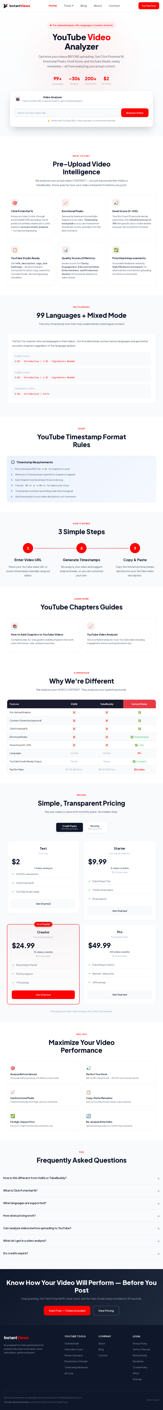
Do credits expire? (81, 1253)
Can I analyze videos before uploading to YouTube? (81, 1228)
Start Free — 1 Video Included (67, 1310)
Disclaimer (138, 1361)
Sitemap (137, 1379)
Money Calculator (73, 1355)
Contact (114, 5)
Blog (84, 5)
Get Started (43, 903)
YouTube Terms (45, 1402)
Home (53, 5)
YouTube (33, 1402)
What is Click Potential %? (81, 1190)
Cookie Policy (140, 1367)
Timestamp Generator (76, 1367)
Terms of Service (141, 1349)
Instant (19, 6)
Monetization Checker (76, 1361)
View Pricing (106, 1310)
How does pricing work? (81, 1215)
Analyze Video (134, 112)
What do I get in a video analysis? (81, 1240)
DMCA (136, 1373)
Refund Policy (140, 1355)
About (98, 5)
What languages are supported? (81, 1203)
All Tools (68, 1373)
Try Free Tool (149, 5)
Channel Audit (71, 1343)
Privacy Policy (140, 1343)
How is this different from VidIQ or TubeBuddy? (81, 1178)
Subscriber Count (73, 1349)
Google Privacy (61, 1402)
